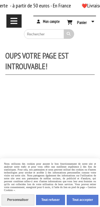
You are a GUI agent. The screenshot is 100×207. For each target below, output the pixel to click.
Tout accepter (82, 200)
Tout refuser (50, 200)
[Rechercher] (69, 34)
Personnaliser (18, 200)
